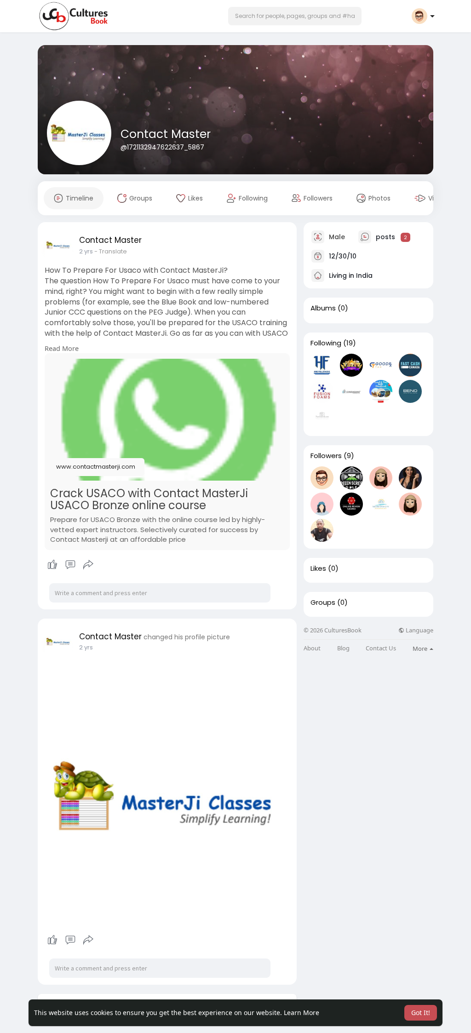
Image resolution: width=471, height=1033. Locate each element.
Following (325, 343)
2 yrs (86, 251)
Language (418, 630)
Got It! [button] (420, 1012)
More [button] (421, 648)
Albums (323, 308)
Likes (318, 568)
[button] (295, 16)
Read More (62, 348)
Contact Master (166, 134)
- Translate (110, 251)
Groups (322, 602)
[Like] (70, 565)
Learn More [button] (301, 1012)
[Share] (88, 565)
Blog (343, 648)
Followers (326, 455)
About (312, 648)
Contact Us (381, 648)
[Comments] (70, 565)
